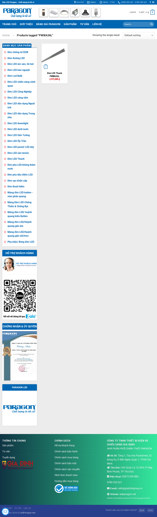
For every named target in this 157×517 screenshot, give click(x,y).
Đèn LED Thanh (16, 158)
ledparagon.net (128, 494)
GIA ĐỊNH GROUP (128, 510)
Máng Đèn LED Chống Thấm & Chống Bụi (19, 204)
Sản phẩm (70, 24)
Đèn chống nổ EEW (18, 52)
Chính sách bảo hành (66, 451)
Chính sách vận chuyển (67, 469)
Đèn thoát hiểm (16, 186)
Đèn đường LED (16, 58)
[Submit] (151, 24)
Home (6, 35)
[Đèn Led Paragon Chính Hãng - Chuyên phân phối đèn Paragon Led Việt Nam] (17, 12)
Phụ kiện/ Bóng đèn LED (21, 241)
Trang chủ (9, 24)
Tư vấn (6, 451)
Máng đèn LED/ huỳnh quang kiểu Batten (20, 214)
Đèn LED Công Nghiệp (20, 91)
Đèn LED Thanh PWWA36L (54, 75)
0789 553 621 (114, 482)
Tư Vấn (84, 24)
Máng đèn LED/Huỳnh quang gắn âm (20, 224)
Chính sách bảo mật (65, 463)
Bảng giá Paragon (48, 24)
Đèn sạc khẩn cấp (17, 180)
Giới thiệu (26, 24)
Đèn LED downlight (18, 123)
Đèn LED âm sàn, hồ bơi (21, 64)
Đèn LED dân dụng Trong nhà (21, 115)
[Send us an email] (153, 2)
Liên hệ (97, 24)
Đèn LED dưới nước (18, 129)
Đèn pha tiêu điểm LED (20, 174)
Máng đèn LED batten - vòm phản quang (20, 194)
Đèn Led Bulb (15, 75)
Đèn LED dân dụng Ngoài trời (21, 105)
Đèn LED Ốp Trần (17, 141)
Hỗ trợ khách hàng (65, 445)
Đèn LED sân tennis (18, 153)
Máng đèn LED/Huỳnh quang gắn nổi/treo (20, 234)
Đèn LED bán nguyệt (19, 70)
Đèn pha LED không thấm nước (21, 166)
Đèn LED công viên (18, 97)
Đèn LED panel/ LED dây (21, 147)
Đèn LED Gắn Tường (19, 135)
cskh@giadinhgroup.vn (130, 488)
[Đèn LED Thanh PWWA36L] (55, 57)
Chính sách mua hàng (66, 457)
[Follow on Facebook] (150, 2)
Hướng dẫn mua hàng (66, 481)
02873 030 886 (130, 476)
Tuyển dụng (8, 457)
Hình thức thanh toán (66, 475)
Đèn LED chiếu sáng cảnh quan (21, 83)
